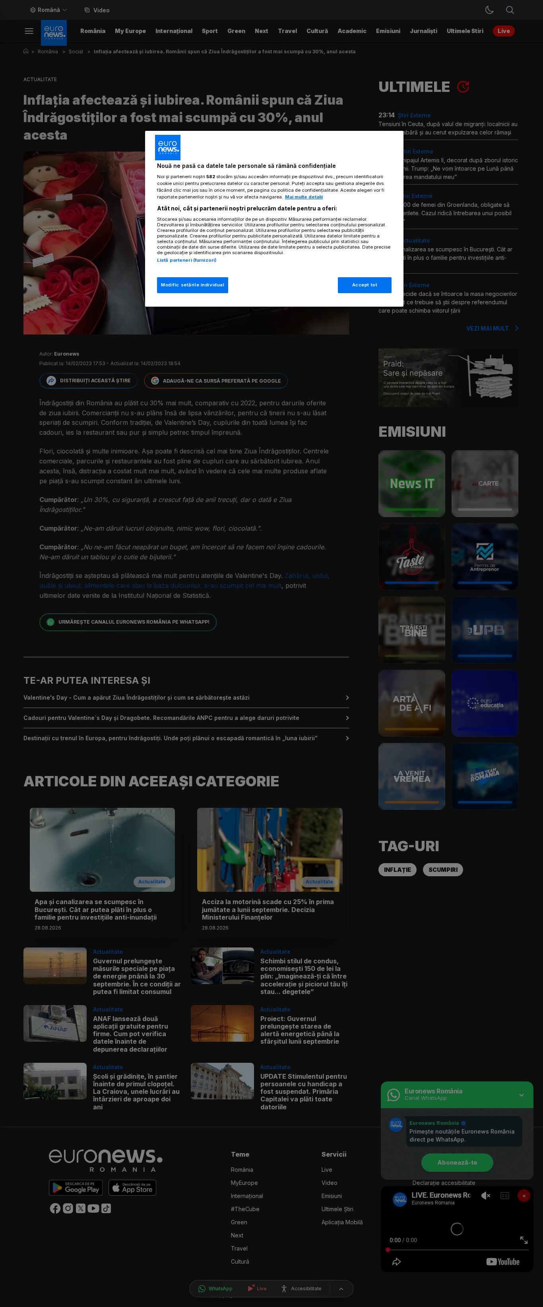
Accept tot (365, 285)
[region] (274, 219)
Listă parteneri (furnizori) (187, 260)
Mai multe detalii (304, 197)
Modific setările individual (192, 285)
